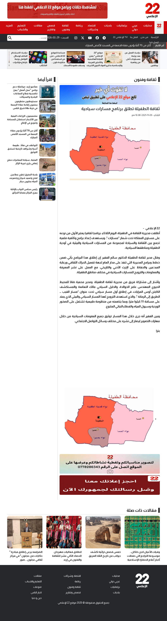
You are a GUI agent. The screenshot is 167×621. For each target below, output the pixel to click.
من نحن (144, 37)
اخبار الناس (36, 592)
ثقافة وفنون (66, 27)
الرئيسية (155, 37)
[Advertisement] (110, 203)
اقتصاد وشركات (93, 27)
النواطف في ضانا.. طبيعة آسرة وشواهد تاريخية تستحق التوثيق (118, 45)
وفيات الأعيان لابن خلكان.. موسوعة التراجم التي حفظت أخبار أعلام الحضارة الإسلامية (143, 555)
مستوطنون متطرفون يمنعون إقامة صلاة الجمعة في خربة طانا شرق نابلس (24, 104)
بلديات (108, 25)
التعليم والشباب (22, 27)
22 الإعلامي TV (120, 37)
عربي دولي (135, 27)
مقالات (38, 25)
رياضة (79, 25)
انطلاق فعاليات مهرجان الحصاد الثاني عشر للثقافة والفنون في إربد (67, 555)
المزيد (9, 25)
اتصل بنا (134, 37)
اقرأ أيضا (45, 79)
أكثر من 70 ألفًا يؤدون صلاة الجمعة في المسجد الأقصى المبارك (24, 134)
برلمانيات (122, 25)
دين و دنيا (37, 598)
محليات (147, 25)
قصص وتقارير (51, 27)
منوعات (37, 587)
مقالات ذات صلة (142, 510)
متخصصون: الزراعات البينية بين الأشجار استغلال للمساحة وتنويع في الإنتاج (22, 119)
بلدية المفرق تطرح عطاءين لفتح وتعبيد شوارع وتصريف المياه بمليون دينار (23, 178)
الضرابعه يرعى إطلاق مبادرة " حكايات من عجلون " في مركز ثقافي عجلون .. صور (25, 555)
